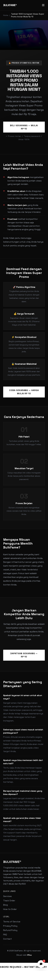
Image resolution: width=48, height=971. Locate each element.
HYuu (29, 955)
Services (7, 896)
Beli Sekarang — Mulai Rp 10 (24, 127)
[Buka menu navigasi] (43, 5)
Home (5, 15)
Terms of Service (11, 921)
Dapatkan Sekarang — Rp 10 (23, 655)
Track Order (9, 900)
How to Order (10, 909)
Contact (7, 938)
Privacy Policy (10, 925)
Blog (5, 904)
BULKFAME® (10, 5)
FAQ (5, 934)
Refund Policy (10, 930)
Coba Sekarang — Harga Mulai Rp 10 (24, 392)
